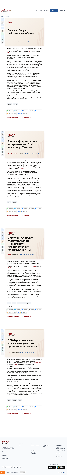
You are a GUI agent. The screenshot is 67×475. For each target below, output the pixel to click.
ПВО (20, 400)
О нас (32, 443)
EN (59, 472)
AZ (61, 472)
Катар (9, 303)
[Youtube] (11, 467)
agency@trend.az (5, 458)
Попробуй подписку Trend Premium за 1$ (19, 117)
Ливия (9, 202)
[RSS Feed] (20, 467)
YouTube (9, 104)
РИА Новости (10, 53)
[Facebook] (5, 467)
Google (15, 104)
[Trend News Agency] (5, 442)
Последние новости (22, 443)
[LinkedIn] (17, 467)
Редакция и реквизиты (35, 445)
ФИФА (14, 303)
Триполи (14, 202)
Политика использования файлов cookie (59, 455)
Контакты (33, 447)
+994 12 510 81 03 (5, 456)
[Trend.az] (6, 10)
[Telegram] (14, 467)
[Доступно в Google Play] (61, 467)
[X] (8, 467)
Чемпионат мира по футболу (24, 303)
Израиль (14, 400)
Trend (30, 51)
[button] (2, 19)
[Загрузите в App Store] (52, 467)
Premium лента (21, 445)
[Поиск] (37, 10)
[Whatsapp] (3, 467)
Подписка (45, 443)
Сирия (9, 400)
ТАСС (9, 267)
